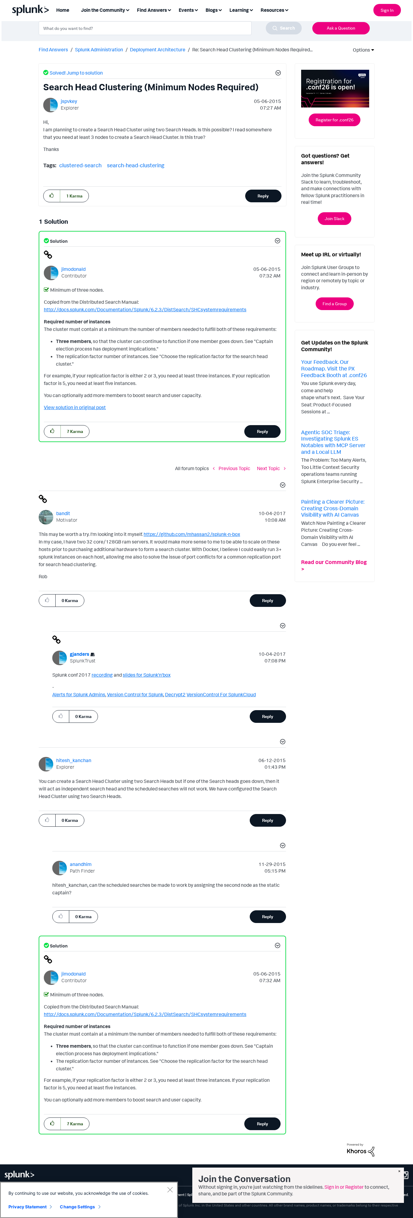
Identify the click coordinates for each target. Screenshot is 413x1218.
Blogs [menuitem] (212, 10)
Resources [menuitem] (272, 10)
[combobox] (170, 28)
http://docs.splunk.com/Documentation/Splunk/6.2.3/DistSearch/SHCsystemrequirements (145, 309)
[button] (277, 74)
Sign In (387, 10)
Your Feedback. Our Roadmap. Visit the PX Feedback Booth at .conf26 (334, 368)
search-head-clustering (135, 165)
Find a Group (335, 303)
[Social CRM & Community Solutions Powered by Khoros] (360, 1149)
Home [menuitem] (62, 10)
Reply (263, 195)
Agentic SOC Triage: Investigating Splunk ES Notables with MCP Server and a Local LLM (333, 442)
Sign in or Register (344, 1187)
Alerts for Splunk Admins (78, 694)
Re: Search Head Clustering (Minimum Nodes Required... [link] (252, 49)
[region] (89, 1200)
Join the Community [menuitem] (103, 10)
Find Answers (53, 49)
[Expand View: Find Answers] (169, 9)
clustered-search (80, 165)
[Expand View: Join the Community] (128, 9)
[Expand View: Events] (196, 9)
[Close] (170, 1190)
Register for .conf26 (334, 119)
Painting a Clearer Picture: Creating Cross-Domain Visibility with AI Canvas (332, 508)
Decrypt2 (175, 694)
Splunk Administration (99, 49)
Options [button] (359, 50)
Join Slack (334, 218)
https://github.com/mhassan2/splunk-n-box (192, 534)
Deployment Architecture (157, 49)
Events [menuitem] (186, 10)
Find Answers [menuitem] (152, 10)
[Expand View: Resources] (287, 9)
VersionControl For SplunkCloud (221, 694)
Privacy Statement (27, 1206)
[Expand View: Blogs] (220, 9)
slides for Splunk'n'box (147, 675)
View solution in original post (75, 407)
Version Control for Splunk (135, 694)
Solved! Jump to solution (76, 73)
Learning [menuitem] (239, 10)
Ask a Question (341, 27)
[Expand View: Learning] (251, 9)
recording (102, 675)
